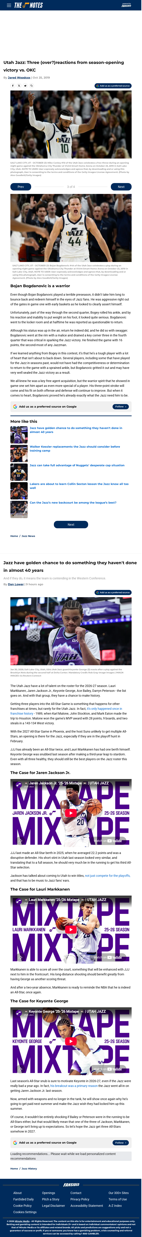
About (17, 1193)
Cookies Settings (25, 1212)
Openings (48, 1193)
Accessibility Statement (86, 1205)
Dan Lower (16, 584)
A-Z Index (115, 1205)
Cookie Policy (22, 1205)
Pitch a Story (50, 1199)
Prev (21, 187)
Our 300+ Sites (119, 1193)
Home (14, 536)
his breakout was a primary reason (74, 1086)
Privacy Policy (79, 1199)
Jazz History (29, 1168)
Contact (75, 1193)
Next (121, 187)
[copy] (31, 85)
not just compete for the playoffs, (107, 875)
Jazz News (28, 536)
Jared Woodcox (19, 77)
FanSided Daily (23, 1199)
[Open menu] (9, 5)
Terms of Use (118, 1199)
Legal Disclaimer (53, 1205)
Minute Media (22, 1221)
